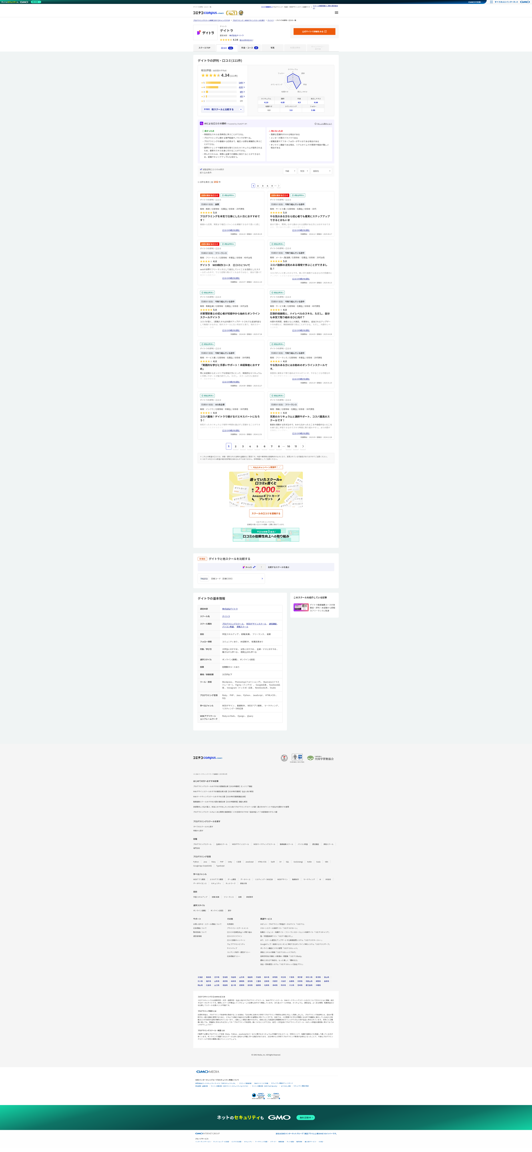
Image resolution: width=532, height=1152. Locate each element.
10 (288, 446)
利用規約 (230, 924)
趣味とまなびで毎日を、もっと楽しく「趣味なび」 (279, 960)
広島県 (208, 985)
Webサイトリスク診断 (261, 1083)
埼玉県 (283, 977)
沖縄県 (318, 985)
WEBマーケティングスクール (264, 844)
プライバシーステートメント (238, 928)
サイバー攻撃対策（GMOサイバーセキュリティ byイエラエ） (230, 1086)
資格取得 (249, 897)
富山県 (326, 977)
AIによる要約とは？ (324, 124)
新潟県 (318, 977)
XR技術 (328, 879)
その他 (321, 1142)
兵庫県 (291, 981)
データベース (245, 879)
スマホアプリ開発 (216, 879)
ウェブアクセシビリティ (236, 944)
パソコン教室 (228, 626)
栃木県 (266, 977)
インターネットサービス (203, 1142)
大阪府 (283, 981)
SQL (287, 862)
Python (196, 862)
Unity (230, 862)
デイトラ (226, 616)
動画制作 (295, 879)
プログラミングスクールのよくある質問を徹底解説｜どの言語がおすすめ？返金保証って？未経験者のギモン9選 (235, 812)
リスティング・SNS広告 (264, 879)
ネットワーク (231, 883)
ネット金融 (290, 1142)
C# (280, 862)
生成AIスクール (221, 844)
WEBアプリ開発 (199, 879)
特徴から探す (198, 830)
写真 (272, 47)
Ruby (214, 862)
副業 (240, 897)
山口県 (216, 985)
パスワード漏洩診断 (245, 1083)
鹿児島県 (309, 985)
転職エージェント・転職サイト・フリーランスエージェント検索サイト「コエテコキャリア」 (295, 932)
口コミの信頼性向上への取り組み (239, 932)
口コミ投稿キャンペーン (236, 940)
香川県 (233, 985)
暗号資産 (299, 1142)
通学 (229, 910)
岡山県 (200, 985)
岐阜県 (233, 981)
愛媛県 (241, 985)
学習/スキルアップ (200, 897)
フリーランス (229, 897)
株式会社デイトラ (236, 35)
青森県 (208, 977)
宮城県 (225, 977)
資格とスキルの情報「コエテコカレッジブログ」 (278, 952)
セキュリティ (216, 883)
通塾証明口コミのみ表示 (213, 169)
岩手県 (216, 977)
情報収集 (281, 1142)
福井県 (208, 981)
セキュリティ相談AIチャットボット (282, 1083)
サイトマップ (232, 948)
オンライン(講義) (199, 910)
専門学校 (196, 848)
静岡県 (241, 981)
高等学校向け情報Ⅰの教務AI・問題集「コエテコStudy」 (281, 956)
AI (320, 879)
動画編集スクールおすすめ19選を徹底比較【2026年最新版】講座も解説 (220, 801)
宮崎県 (299, 985)
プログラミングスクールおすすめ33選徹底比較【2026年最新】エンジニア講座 (222, 786)
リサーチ (273, 1142)
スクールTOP (204, 47)
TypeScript (220, 866)
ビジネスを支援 (236, 1142)
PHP (221, 862)
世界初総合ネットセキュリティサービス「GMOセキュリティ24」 (215, 1083)
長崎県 (275, 985)
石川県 (200, 981)
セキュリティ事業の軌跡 (301, 1086)
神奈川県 (309, 977)
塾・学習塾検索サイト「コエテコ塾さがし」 (277, 936)
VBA (326, 862)
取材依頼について (200, 932)
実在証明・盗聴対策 (201, 1086)
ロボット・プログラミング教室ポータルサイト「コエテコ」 (282, 924)
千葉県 (291, 977)
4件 (241, 96)
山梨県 (216, 981)
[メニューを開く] (336, 13)
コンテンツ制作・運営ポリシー (238, 952)
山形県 (241, 977)
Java (205, 862)
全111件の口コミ (246, 40)
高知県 (250, 985)
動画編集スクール (286, 844)
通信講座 (273, 623)
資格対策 (243, 883)
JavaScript (249, 862)
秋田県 (233, 977)
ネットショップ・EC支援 (221, 1142)
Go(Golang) (298, 862)
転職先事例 (295, 48)
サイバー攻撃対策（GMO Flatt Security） (265, 1086)
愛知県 (250, 981)
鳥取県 (318, 981)
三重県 (258, 981)
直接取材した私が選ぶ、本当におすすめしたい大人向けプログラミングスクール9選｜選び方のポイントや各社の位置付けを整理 (241, 807)
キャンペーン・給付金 (318, 47)
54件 (241, 82)
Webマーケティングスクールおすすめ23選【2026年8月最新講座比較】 (220, 796)
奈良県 (299, 981)
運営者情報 (197, 936)
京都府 (275, 981)
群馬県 (275, 977)
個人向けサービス (310, 1142)
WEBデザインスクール (256, 623)
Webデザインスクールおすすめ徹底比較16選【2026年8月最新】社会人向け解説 (223, 791)
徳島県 (225, 985)
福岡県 (258, 985)
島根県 (326, 981)
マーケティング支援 (261, 1142)
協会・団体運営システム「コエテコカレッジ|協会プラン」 (282, 964)
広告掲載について (200, 928)
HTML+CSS (262, 862)
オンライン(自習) (217, 910)
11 (296, 446)
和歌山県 (309, 981)
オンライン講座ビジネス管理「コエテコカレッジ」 (279, 948)
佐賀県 (266, 985)
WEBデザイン (282, 879)
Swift (273, 862)
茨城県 (258, 977)
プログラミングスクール (233, 623)
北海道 (200, 977)
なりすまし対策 (286, 1086)
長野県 (225, 981)
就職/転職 (215, 897)
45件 (241, 87)
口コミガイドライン (234, 936)
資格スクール (242, 626)
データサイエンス (200, 883)
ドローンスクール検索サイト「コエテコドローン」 (279, 928)
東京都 (299, 977)
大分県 (291, 985)
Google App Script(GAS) (202, 866)
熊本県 (283, 985)
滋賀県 (266, 981)
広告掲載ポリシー (233, 956)
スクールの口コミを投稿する (266, 513)
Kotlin (309, 862)
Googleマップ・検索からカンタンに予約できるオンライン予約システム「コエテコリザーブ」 (295, 944)
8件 (241, 91)
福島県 (250, 977)
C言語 (238, 862)
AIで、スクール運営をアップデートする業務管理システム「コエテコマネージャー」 (291, 940)
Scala (318, 862)
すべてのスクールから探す (203, 826)
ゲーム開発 (232, 879)
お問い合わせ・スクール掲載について (207, 924)
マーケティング (309, 879)
